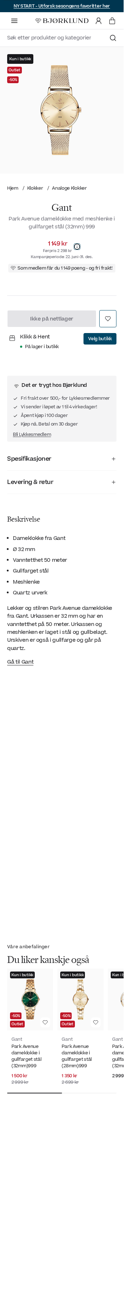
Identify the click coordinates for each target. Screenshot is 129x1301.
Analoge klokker (69, 188)
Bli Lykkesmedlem (32, 434)
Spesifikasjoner (29, 459)
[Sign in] (98, 20)
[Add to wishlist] (107, 318)
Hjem (12, 188)
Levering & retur (30, 482)
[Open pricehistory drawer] (77, 246)
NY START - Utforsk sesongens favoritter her (62, 6)
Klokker (35, 188)
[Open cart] (112, 20)
